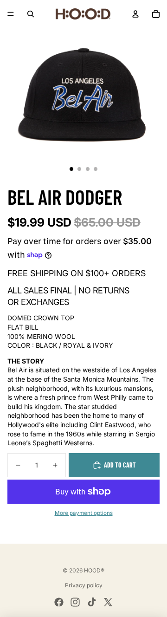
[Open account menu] (135, 14)
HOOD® (94, 570)
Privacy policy (84, 585)
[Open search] (30, 14)
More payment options (84, 513)
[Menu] (10, 14)
